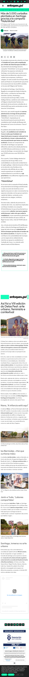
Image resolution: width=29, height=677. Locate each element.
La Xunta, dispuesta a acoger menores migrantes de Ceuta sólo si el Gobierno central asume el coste (13, 260)
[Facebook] (4, 1)
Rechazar (11, 674)
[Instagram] (11, 1)
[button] (2, 57)
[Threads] (21, 1)
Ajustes (17, 674)
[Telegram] (17, 1)
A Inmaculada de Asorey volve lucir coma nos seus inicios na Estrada (13, 265)
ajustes (15, 672)
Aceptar (4, 674)
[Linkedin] (14, 1)
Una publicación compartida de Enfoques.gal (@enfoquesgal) (14, 611)
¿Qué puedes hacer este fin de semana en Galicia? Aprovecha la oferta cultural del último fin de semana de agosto (14, 254)
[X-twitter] (7, 1)
